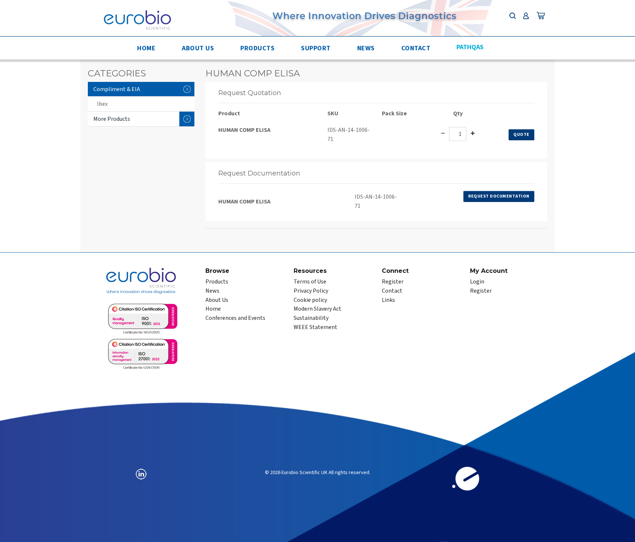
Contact (416, 48)
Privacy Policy (311, 291)
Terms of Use (310, 282)
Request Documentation (499, 196)
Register (392, 282)
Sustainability (311, 318)
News (366, 48)
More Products (111, 119)
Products (257, 48)
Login (477, 282)
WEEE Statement (315, 327)
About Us (198, 48)
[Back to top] (622, 529)
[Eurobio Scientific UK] (137, 19)
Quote (521, 134)
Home (146, 48)
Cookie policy (310, 300)
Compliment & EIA (116, 89)
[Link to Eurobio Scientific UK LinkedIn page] (141, 473)
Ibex (102, 104)
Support (316, 48)
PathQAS (470, 47)
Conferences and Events (235, 318)
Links (388, 300)
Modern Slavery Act (317, 309)
